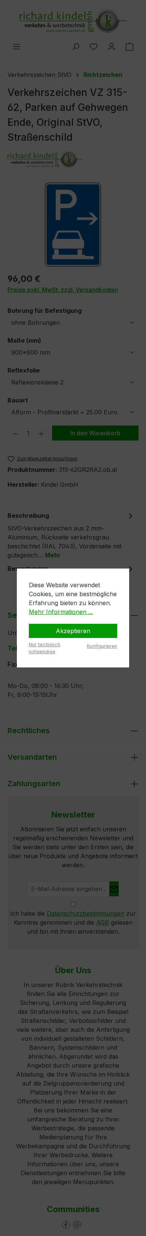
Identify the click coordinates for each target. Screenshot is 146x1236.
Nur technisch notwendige (44, 648)
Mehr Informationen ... (61, 612)
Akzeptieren (73, 631)
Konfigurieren (102, 646)
